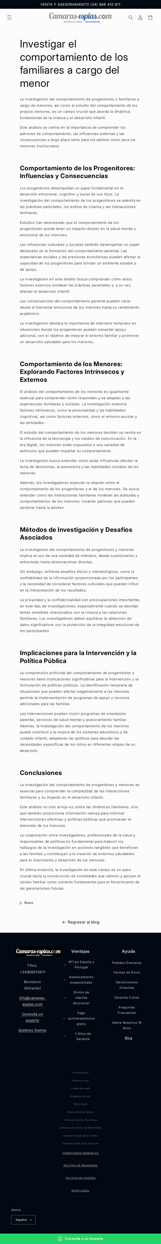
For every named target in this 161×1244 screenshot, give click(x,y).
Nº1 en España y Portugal (81, 964)
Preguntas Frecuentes (127, 1010)
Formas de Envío (127, 972)
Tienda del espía (80, 1088)
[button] (9, 17)
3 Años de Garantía (83, 1036)
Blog (128, 1038)
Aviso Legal (80, 1190)
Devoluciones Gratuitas (127, 985)
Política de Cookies (81, 1178)
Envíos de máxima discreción (81, 997)
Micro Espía (80, 1104)
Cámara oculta (80, 1080)
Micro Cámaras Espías (81, 1112)
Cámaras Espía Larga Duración (80, 1143)
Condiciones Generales (80, 1153)
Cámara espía (81, 1072)
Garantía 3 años (126, 997)
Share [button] (28, 903)
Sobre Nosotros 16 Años (127, 1025)
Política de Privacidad (80, 1165)
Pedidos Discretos (127, 963)
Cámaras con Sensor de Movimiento (80, 1127)
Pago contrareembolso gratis (81, 1018)
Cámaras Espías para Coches (80, 1135)
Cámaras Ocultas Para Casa (80, 1120)
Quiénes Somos (32, 1030)
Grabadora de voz (80, 1096)
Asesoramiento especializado (81, 979)
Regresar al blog (83, 922)
